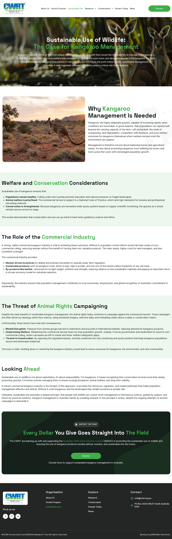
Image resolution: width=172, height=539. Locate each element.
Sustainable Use (75, 8)
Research (89, 8)
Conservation (104, 8)
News (132, 8)
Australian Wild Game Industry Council (83, 441)
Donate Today (121, 8)
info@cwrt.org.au (143, 498)
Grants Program (58, 8)
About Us (45, 8)
